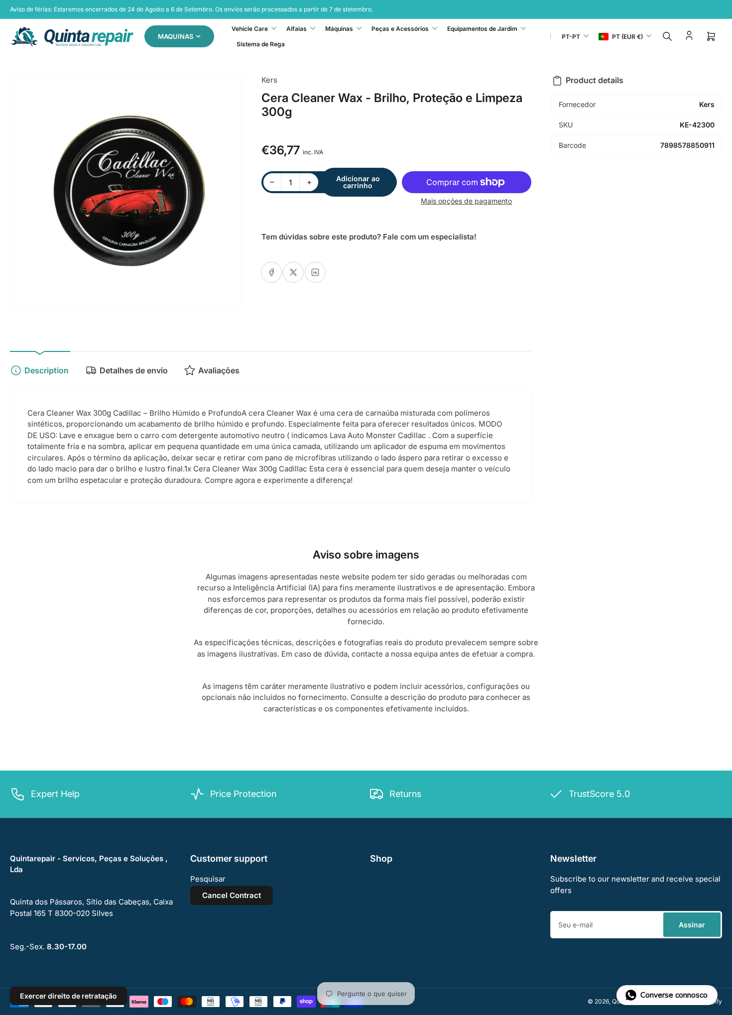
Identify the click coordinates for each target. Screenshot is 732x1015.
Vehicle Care (250, 28)
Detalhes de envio (134, 370)
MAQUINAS (175, 36)
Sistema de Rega (261, 44)
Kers (269, 80)
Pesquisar (208, 879)
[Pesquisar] (667, 36)
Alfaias (296, 28)
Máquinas (339, 28)
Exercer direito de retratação (68, 996)
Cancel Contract (231, 895)
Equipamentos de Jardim (482, 28)
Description (46, 370)
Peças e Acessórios (400, 28)
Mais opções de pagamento (466, 201)
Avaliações (219, 370)
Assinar (692, 924)
